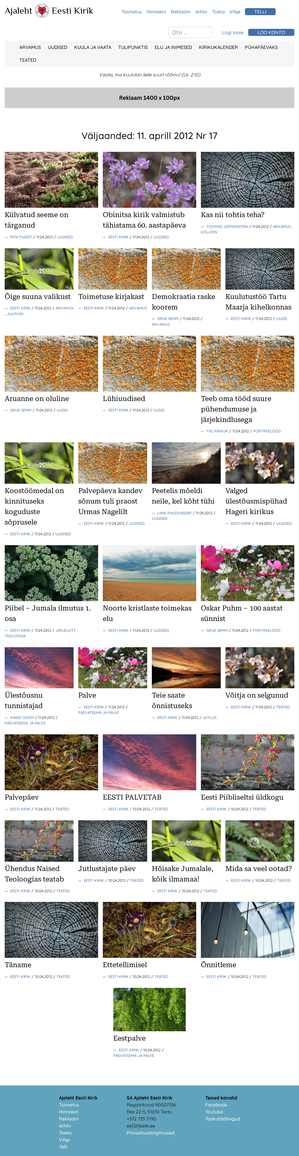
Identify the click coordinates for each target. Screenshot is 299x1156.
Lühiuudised (124, 399)
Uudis (281, 318)
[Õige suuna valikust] (39, 288)
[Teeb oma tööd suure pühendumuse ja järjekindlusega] (247, 390)
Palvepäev (22, 797)
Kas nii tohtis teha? (233, 215)
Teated (27, 60)
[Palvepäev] (51, 788)
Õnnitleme (218, 965)
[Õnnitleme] (247, 956)
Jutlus (209, 717)
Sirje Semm (168, 318)
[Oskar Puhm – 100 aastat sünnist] (247, 599)
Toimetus (132, 12)
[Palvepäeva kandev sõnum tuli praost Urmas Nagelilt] (112, 482)
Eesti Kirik (72, 10)
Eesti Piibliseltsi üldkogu (242, 797)
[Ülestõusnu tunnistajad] (39, 686)
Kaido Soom (22, 717)
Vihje (235, 12)
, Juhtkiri (14, 314)
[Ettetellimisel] (149, 956)
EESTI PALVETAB (132, 797)
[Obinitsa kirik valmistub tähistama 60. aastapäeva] (149, 206)
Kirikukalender (218, 47)
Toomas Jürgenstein (227, 226)
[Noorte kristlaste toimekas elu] (149, 599)
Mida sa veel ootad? (258, 869)
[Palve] (112, 686)
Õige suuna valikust (38, 297)
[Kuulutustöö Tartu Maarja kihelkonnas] (259, 288)
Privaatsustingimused (151, 1133)
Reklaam (181, 12)
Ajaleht (18, 10)
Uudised (57, 47)
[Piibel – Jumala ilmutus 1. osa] (51, 599)
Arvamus (30, 47)
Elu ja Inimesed (173, 47)
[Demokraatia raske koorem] (186, 288)
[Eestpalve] (149, 1029)
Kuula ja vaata (92, 47)
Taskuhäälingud (222, 1119)
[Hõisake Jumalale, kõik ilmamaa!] (186, 860)
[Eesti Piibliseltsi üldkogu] (247, 788)
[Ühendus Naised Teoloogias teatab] (39, 860)
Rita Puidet (21, 237)
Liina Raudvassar (175, 513)
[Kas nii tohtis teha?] (247, 206)
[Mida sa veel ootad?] (259, 860)
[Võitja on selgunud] (259, 686)
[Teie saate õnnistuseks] (186, 686)
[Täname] (51, 956)
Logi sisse (233, 32)
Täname (18, 965)
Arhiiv (201, 12)
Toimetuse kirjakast (111, 297)
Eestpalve (129, 1038)
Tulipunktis (133, 47)
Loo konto (271, 32)
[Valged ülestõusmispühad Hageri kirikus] (259, 482)
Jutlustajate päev (107, 869)
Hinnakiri (156, 12)
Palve (87, 695)
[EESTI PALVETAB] (149, 788)
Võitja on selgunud (256, 695)
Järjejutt (66, 630)
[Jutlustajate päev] (112, 860)
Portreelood (267, 431)
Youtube (214, 1112)
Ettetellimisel (125, 965)
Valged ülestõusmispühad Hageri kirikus (256, 501)
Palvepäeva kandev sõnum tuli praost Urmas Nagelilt (110, 501)
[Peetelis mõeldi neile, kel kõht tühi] (186, 482)
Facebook (216, 1105)
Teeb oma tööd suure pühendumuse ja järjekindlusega (236, 409)
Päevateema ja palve (25, 723)
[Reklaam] (149, 106)
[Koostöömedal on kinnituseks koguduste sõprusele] (39, 482)
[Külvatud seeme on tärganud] (51, 206)
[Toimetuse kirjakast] (112, 288)
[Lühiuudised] (149, 390)
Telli (63, 1147)
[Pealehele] (42, 16)
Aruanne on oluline (37, 399)
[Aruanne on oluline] (51, 390)
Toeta (218, 12)
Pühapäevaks (261, 47)
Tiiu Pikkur (217, 431)
